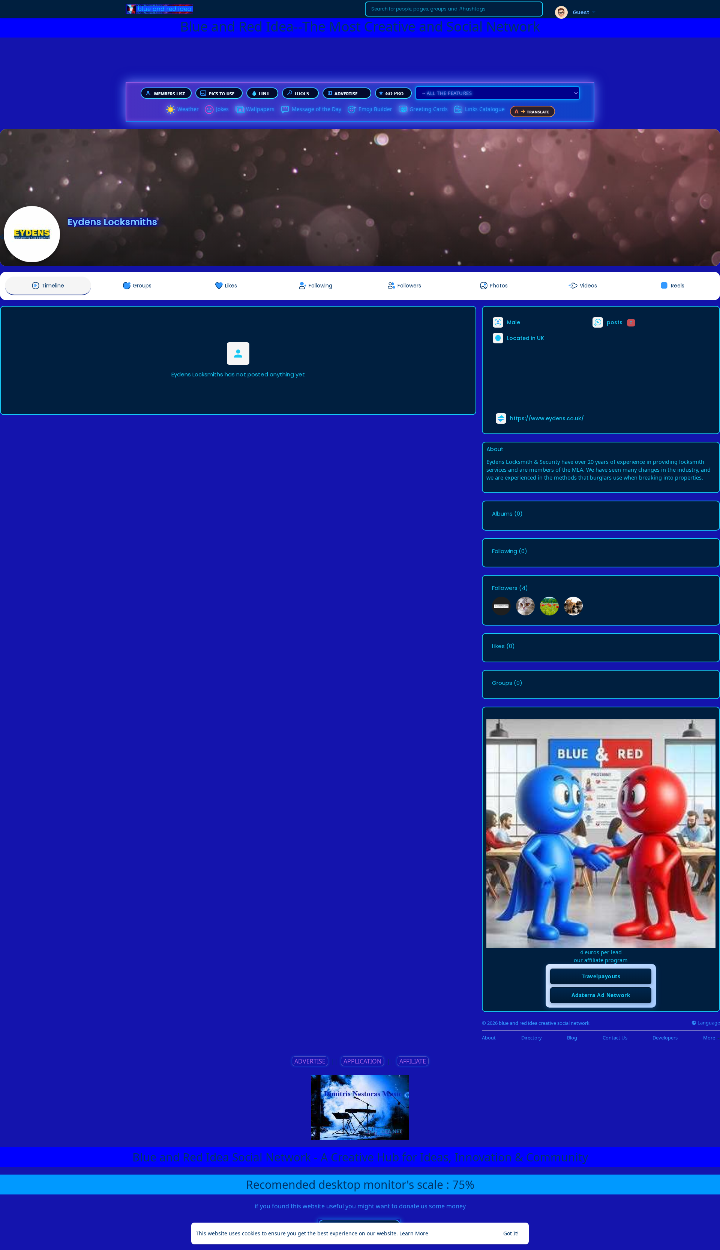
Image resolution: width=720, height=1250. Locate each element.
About (489, 1037)
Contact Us (615, 1037)
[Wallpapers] (239, 109)
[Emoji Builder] (351, 109)
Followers (505, 588)
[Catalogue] (458, 109)
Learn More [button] (413, 1233)
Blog (572, 1037)
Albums (502, 514)
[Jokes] (209, 109)
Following (504, 551)
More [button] (709, 1037)
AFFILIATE (412, 1061)
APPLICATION (362, 1061)
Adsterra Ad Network (601, 995)
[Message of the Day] (285, 109)
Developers (665, 1037)
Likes (498, 646)
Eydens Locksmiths (112, 222)
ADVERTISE (310, 1061)
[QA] (403, 109)
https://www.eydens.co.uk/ (547, 418)
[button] (454, 9)
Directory (531, 1037)
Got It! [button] (511, 1233)
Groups (502, 683)
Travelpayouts (601, 976)
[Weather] (170, 109)
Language (708, 1022)
